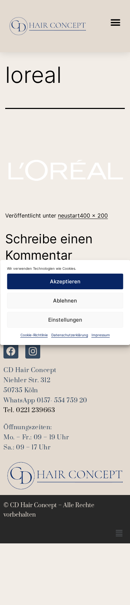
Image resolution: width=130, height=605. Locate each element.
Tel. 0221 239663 (29, 410)
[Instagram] (32, 351)
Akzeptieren (65, 281)
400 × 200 (94, 215)
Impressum (101, 335)
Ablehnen (65, 300)
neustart (69, 215)
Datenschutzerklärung (69, 335)
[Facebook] (10, 351)
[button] (115, 23)
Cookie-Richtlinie (34, 335)
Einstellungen (65, 319)
